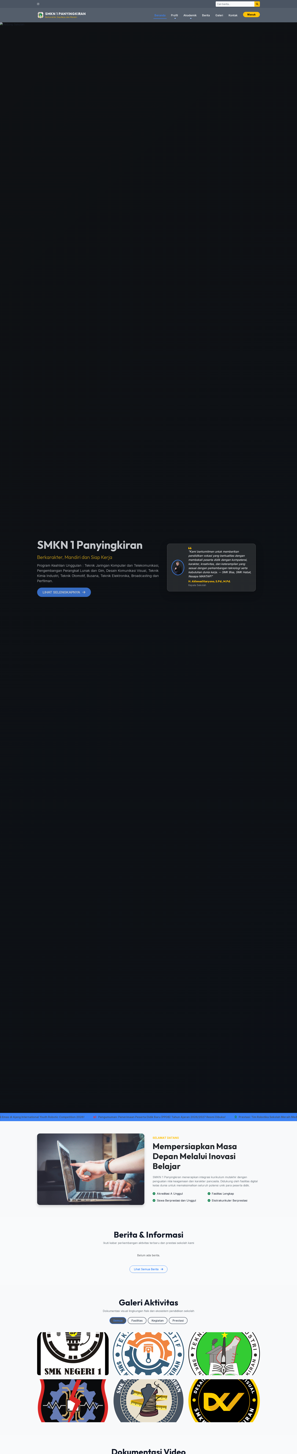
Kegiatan (158, 1320)
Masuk (251, 14)
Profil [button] (174, 15)
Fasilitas (137, 1320)
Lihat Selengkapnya (62, 592)
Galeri (219, 15)
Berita (206, 15)
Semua (118, 1320)
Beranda (160, 15)
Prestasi (178, 1320)
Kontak (233, 15)
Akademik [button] (190, 15)
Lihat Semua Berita (146, 1269)
